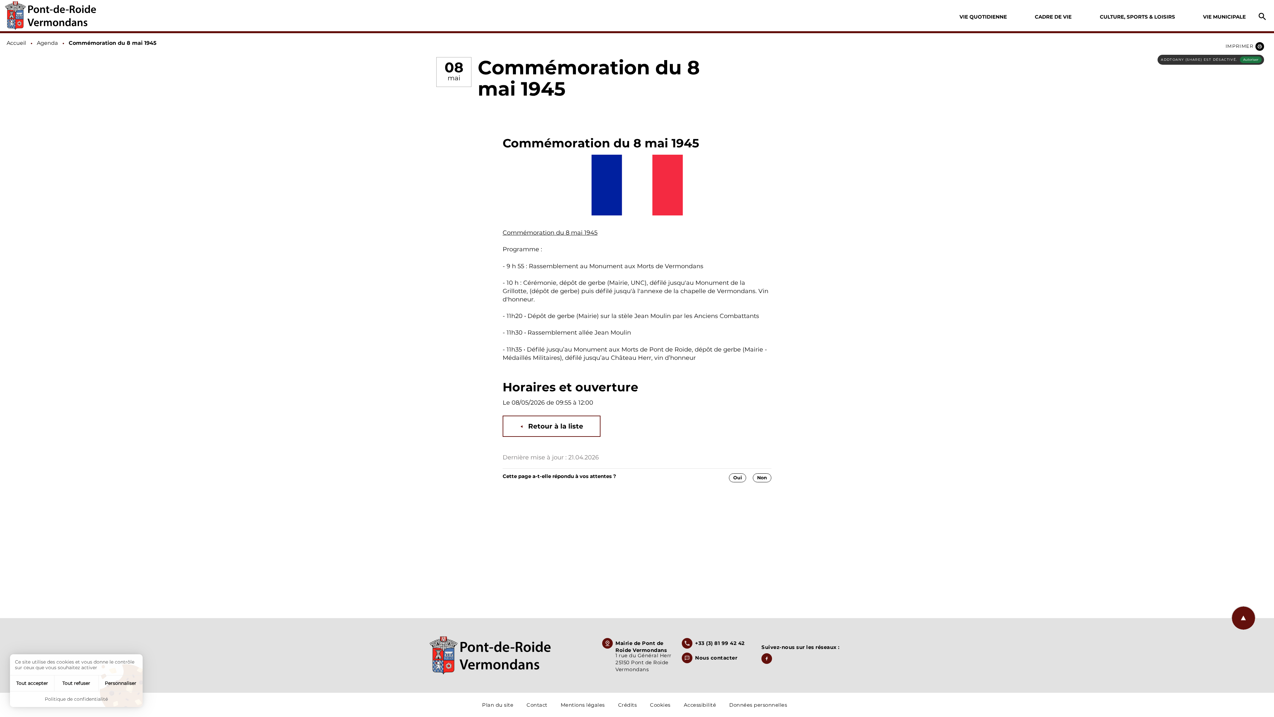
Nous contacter (716, 658)
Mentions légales (583, 704)
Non (762, 478)
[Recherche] (1262, 16)
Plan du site (497, 704)
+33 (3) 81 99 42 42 (720, 643)
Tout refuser (76, 683)
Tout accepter (32, 683)
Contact (537, 704)
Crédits (627, 704)
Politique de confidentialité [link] (76, 699)
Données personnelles (758, 704)
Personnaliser (120, 683)
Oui (737, 478)
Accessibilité (700, 704)
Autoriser (1250, 59)
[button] (1245, 46)
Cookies (660, 704)
